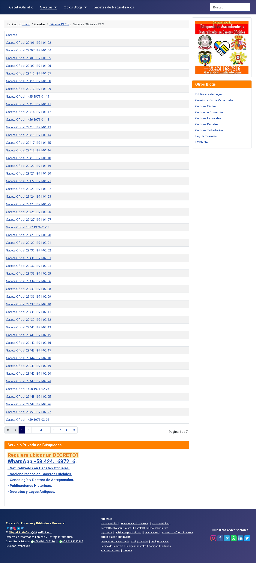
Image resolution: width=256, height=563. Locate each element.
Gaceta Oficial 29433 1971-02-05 (28, 273)
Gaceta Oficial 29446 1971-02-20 (28, 373)
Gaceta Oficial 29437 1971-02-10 (28, 304)
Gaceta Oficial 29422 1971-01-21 (28, 181)
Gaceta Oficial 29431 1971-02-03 (28, 258)
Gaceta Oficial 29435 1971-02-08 (28, 289)
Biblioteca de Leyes (208, 94)
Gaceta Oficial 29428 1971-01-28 (28, 235)
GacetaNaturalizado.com (134, 523)
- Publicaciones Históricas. (29, 485)
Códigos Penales (206, 124)
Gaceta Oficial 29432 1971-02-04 (28, 266)
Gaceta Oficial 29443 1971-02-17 (28, 350)
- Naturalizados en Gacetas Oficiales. (38, 468)
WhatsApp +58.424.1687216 (41, 461)
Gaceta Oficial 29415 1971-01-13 (28, 127)
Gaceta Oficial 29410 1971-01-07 (28, 73)
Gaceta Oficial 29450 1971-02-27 (28, 412)
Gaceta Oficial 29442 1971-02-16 (28, 343)
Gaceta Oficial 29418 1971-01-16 (28, 150)
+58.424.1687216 (44, 541)
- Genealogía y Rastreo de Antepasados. (40, 480)
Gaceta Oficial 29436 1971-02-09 (28, 296)
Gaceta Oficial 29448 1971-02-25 (28, 396)
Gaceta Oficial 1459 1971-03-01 (27, 420)
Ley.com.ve (106, 532)
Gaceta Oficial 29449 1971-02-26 (28, 404)
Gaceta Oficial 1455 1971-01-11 (27, 96)
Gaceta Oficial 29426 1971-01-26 (28, 212)
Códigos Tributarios (209, 130)
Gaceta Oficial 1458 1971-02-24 (27, 389)
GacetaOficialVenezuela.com (116, 528)
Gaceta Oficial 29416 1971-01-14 (28, 135)
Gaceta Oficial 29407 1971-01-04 (28, 50)
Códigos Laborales (208, 118)
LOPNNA (201, 142)
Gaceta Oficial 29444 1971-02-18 (28, 358)
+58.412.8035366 (72, 541)
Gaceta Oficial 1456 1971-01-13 (27, 119)
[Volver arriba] (249, 556)
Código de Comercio (209, 112)
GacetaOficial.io (21, 7)
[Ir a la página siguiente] (66, 430)
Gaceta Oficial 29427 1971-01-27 (28, 220)
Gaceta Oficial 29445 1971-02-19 (28, 366)
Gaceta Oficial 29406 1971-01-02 (28, 43)
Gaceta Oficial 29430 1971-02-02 (28, 250)
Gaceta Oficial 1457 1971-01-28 (27, 227)
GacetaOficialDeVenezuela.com (151, 528)
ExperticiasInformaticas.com (177, 532)
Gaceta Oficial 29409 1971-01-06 (28, 66)
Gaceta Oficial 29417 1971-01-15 (28, 143)
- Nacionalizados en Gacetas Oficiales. (39, 474)
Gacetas (46, 7)
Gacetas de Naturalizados (114, 7)
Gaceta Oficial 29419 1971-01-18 (28, 158)
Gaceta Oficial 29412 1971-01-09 (28, 89)
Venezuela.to (152, 532)
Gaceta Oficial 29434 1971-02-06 (28, 281)
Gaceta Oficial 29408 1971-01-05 (28, 58)
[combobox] (230, 7)
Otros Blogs (73, 7)
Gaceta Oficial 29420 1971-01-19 (28, 166)
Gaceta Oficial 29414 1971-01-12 (28, 112)
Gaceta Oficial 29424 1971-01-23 (28, 196)
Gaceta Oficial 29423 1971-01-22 (28, 189)
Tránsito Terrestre (110, 550)
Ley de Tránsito (206, 136)
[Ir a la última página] (74, 430)
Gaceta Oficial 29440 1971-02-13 (28, 327)
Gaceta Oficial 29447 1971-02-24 (28, 381)
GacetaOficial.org (161, 523)
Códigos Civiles (205, 106)
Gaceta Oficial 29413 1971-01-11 (28, 104)
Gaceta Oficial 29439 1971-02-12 (28, 320)
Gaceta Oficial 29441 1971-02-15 (28, 335)
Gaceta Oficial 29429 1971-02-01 (28, 243)
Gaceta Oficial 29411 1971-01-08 (28, 81)
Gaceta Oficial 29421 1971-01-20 (28, 173)
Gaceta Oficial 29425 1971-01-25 (28, 204)
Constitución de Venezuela (214, 100)
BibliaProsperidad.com (128, 532)
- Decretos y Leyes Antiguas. (31, 491)
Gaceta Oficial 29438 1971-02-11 (28, 312)
